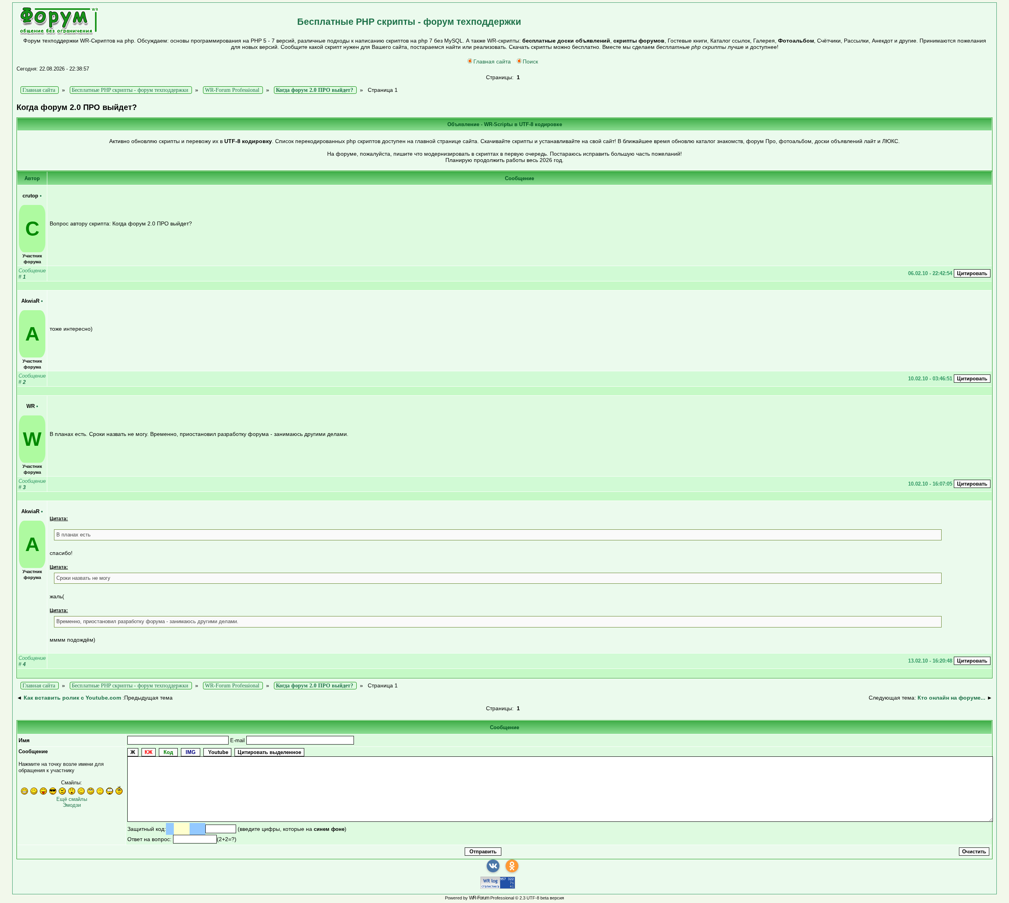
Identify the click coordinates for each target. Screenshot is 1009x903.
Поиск (530, 61)
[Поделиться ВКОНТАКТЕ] (493, 866)
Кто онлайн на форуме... (951, 697)
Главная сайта (492, 61)
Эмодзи (72, 805)
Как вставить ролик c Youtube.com (72, 697)
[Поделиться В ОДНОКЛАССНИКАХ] (512, 866)
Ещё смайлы (71, 799)
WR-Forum (479, 898)
